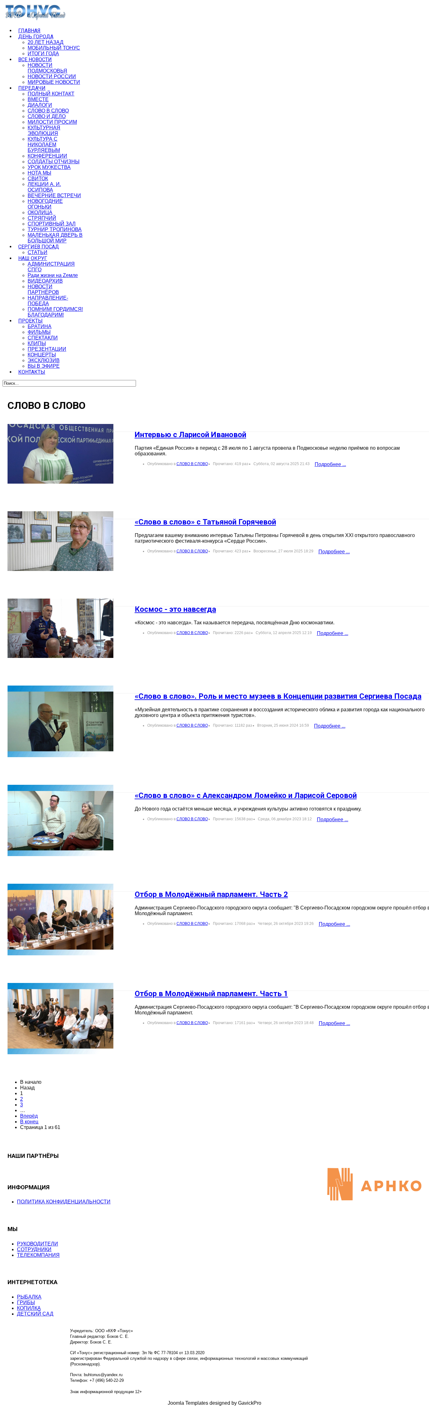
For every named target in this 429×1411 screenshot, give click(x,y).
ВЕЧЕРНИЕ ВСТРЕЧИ (54, 195)
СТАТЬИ (37, 252)
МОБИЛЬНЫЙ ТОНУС (54, 48)
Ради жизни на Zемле (53, 275)
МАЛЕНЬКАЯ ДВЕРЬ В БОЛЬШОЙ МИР (55, 237)
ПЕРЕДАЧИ (32, 88)
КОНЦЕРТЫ (42, 354)
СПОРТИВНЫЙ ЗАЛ (52, 223)
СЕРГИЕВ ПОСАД (38, 247)
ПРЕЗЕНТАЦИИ (47, 349)
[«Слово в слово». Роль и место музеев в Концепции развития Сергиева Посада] (60, 721)
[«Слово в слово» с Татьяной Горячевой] (60, 541)
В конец (29, 1121)
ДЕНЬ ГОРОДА (35, 37)
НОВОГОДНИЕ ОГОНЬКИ (45, 203)
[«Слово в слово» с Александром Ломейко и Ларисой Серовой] (60, 820)
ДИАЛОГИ (40, 105)
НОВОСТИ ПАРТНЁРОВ (43, 289)
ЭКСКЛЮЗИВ (44, 360)
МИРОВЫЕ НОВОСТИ (54, 82)
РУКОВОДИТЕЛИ (37, 1243)
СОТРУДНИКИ (34, 1249)
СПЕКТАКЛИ (43, 337)
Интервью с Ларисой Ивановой (190, 434)
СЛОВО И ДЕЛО (47, 116)
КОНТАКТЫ (31, 372)
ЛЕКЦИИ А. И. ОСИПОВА (44, 187)
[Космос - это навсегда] (60, 628)
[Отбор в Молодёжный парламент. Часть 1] (60, 1019)
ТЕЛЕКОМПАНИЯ (38, 1255)
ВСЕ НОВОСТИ (35, 59)
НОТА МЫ (39, 173)
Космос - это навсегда (175, 609)
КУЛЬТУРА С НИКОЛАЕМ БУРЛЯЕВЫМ (44, 144)
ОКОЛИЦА (40, 212)
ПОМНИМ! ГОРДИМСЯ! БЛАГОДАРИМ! (55, 312)
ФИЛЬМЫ (39, 332)
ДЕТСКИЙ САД (35, 1313)
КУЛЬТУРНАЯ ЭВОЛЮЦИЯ (44, 130)
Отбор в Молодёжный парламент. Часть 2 (211, 894)
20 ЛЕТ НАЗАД (45, 42)
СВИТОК (38, 178)
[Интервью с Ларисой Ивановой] (60, 454)
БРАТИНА (40, 326)
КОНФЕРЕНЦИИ (47, 156)
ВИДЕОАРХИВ (45, 281)
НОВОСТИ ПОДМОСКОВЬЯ (47, 67)
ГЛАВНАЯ (29, 31)
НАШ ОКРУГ (32, 258)
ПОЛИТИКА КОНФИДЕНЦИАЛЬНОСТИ (64, 1201)
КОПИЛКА (29, 1308)
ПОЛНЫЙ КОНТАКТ (51, 93)
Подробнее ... (330, 464)
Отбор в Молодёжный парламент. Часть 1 (211, 993)
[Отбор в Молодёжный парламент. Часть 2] (60, 919)
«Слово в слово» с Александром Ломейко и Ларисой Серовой (246, 795)
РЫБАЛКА (29, 1297)
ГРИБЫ (26, 1302)
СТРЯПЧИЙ (42, 218)
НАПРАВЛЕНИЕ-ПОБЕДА (48, 300)
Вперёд (29, 1116)
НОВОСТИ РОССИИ (52, 76)
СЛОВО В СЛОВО (48, 110)
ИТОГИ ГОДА (43, 53)
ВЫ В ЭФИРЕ (44, 366)
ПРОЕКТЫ (30, 321)
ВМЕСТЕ (38, 99)
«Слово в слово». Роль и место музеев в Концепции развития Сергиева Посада (278, 696)
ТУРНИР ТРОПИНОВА (55, 229)
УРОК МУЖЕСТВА (49, 167)
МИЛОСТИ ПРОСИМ (52, 122)
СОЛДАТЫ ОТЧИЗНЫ (53, 161)
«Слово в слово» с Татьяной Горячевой (205, 522)
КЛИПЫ (37, 343)
